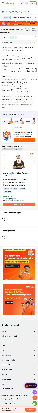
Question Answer (8, 11)
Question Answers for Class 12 (22, 17)
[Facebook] (1, 403)
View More (18, 127)
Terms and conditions (17, 399)
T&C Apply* (27, 136)
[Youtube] (14, 403)
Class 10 (19, 11)
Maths (26, 11)
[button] (7, 122)
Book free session (24, 140)
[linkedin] (6, 403)
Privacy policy (5, 399)
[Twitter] (10, 403)
